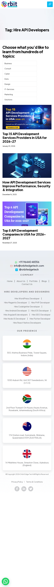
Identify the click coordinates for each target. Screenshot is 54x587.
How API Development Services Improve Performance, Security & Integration (27, 186)
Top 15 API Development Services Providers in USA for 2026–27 (25, 137)
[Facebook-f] (17, 488)
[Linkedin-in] (23, 488)
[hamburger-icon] (50, 4)
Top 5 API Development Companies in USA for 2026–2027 (24, 234)
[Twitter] (30, 488)
